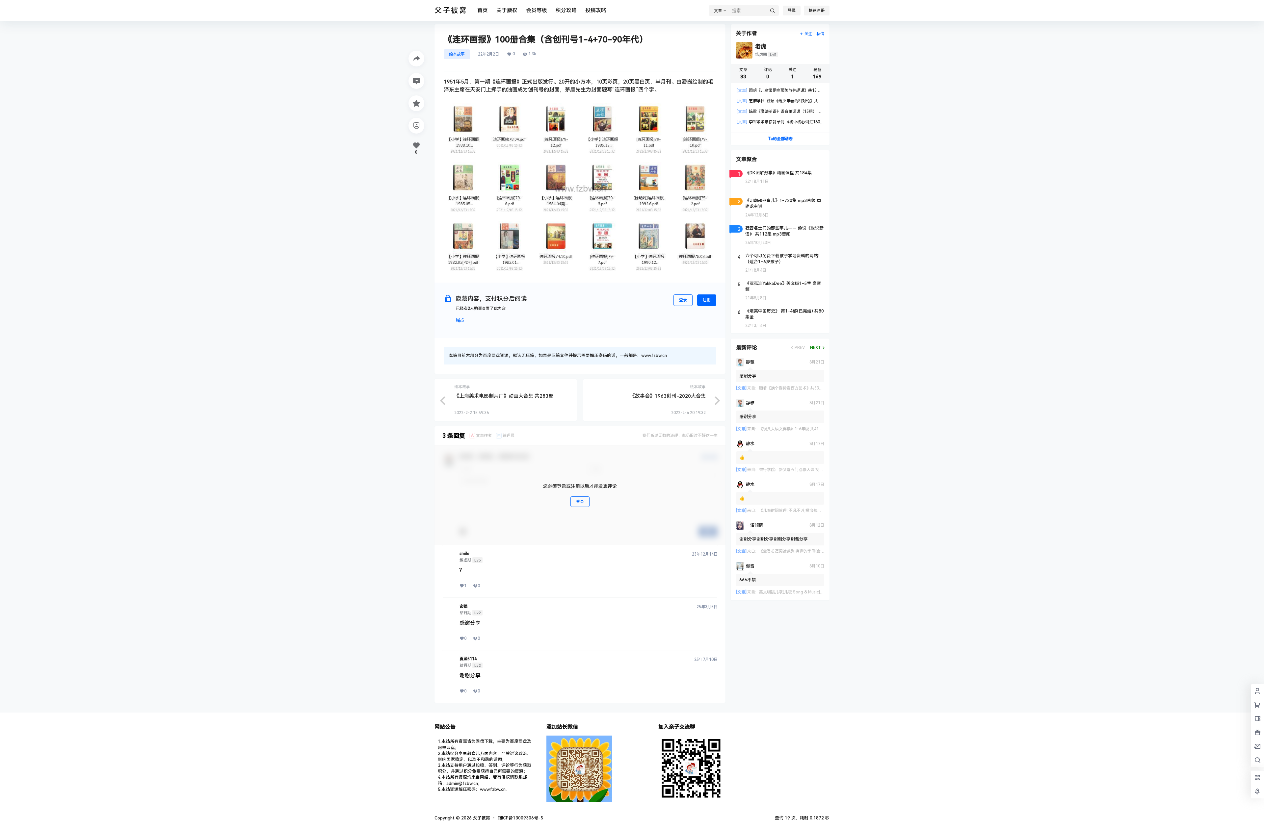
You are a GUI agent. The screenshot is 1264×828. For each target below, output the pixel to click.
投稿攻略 (595, 10)
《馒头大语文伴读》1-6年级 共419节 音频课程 (800, 429)
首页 (482, 10)
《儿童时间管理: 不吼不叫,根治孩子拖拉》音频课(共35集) (809, 510)
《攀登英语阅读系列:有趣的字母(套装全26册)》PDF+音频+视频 (815, 551)
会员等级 (536, 10)
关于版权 (506, 10)
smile (464, 554)
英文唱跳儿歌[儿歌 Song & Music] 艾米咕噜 (798, 592)
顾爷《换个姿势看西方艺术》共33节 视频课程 (799, 388)
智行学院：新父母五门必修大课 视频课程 (795, 469)
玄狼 (463, 606)
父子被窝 (481, 817)
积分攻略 (566, 10)
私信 (820, 34)
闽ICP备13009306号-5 (520, 817)
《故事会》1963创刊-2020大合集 (668, 396)
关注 (808, 34)
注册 (707, 300)
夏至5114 (468, 659)
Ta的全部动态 (780, 139)
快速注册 (817, 10)
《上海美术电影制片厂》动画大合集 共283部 (503, 396)
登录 (792, 10)
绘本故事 (457, 54)
